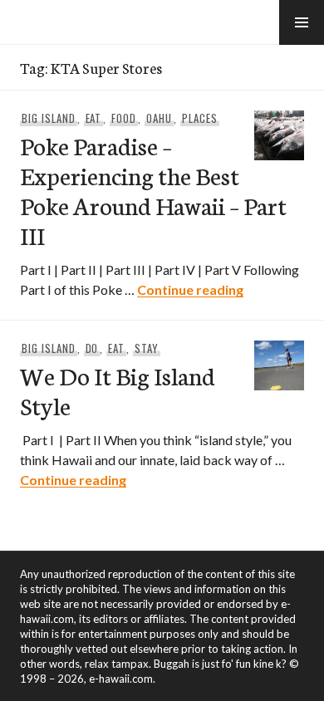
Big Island (49, 118)
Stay (147, 348)
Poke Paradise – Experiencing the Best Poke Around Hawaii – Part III (153, 190)
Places (200, 118)
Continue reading (190, 289)
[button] (301, 22)
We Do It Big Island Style (117, 390)
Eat (94, 118)
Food (123, 118)
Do (92, 348)
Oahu (159, 118)
